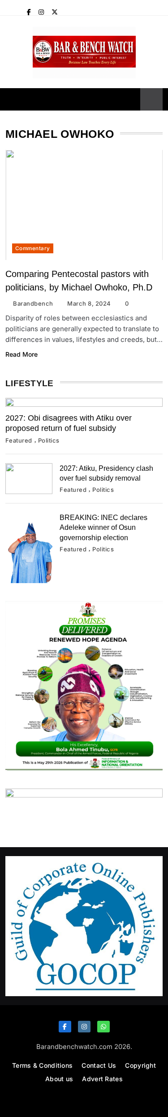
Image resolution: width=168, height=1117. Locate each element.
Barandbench (33, 303)
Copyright (140, 1065)
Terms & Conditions (42, 1065)
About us (59, 1079)
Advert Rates (102, 1079)
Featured (18, 440)
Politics (49, 440)
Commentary (32, 248)
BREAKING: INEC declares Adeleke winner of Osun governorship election (103, 527)
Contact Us (99, 1065)
